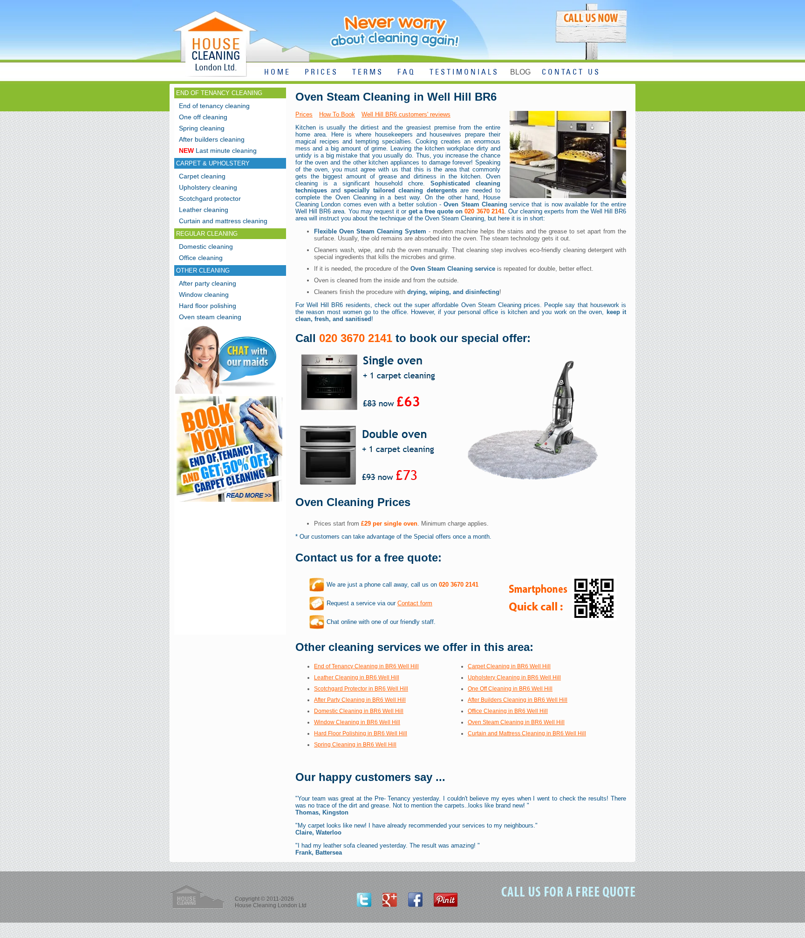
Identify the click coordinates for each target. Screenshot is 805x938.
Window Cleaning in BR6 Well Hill (357, 722)
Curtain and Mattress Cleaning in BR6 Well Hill (527, 733)
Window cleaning (204, 294)
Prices (304, 114)
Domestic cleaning (206, 246)
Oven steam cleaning (210, 317)
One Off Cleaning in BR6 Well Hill (510, 688)
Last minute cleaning (218, 150)
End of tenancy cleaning (214, 106)
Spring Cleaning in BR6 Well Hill (355, 744)
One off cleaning (203, 117)
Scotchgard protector (210, 198)
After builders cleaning (212, 139)
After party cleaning (207, 283)
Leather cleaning (203, 209)
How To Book (337, 114)
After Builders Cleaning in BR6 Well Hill (517, 700)
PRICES (321, 72)
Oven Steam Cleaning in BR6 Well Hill (516, 722)
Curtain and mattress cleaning (223, 221)
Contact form (414, 603)
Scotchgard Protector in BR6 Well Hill (361, 688)
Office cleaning (201, 257)
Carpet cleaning (202, 176)
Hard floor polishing (207, 305)
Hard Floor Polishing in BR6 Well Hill (360, 733)
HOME (277, 72)
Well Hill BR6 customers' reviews (406, 114)
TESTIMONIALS (464, 72)
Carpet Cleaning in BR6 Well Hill (509, 666)
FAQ (406, 72)
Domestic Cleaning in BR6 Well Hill (358, 711)
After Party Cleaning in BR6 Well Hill (360, 700)
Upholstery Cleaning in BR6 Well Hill (514, 677)
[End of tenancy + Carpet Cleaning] (229, 502)
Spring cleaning (202, 128)
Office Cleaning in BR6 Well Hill (508, 711)
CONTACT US (571, 72)
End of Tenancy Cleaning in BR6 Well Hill (366, 666)
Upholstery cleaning (208, 187)
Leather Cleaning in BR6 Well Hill (356, 677)
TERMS (367, 72)
